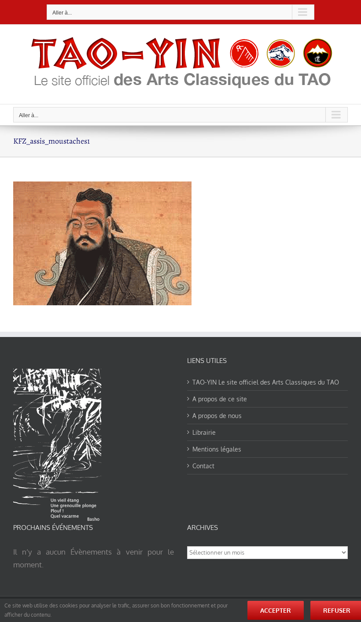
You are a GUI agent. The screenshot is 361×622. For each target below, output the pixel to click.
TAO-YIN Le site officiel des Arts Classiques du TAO (265, 382)
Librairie (204, 432)
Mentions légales (216, 449)
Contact (203, 466)
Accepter (275, 610)
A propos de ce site (219, 399)
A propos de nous (217, 415)
